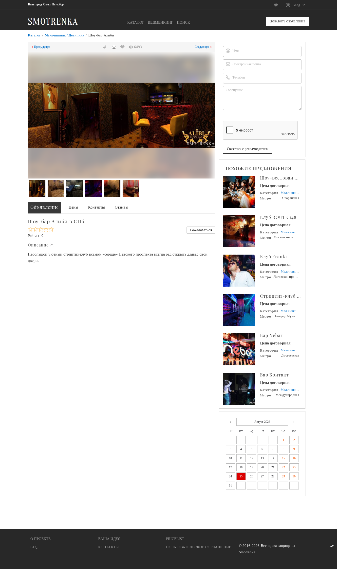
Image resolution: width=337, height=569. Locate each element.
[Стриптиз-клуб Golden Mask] (241, 310)
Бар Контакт (274, 375)
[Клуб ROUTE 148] (241, 231)
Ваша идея (109, 539)
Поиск (183, 22)
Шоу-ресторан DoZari (285, 178)
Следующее (202, 47)
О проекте (40, 539)
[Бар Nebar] (241, 349)
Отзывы (121, 207)
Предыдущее (42, 47)
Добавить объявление (287, 21)
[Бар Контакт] (241, 389)
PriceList (175, 539)
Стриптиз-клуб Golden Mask (292, 296)
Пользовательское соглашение (198, 547)
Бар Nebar (271, 335)
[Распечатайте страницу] (114, 47)
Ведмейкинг (160, 22)
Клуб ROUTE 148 (278, 217)
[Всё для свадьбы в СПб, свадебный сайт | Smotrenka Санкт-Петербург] (53, 21)
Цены (73, 207)
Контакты (96, 207)
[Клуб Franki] (241, 271)
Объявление (44, 207)
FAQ (33, 547)
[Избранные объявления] (278, 5)
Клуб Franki (273, 257)
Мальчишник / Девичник (64, 35)
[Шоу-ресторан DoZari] (241, 192)
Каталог (135, 22)
